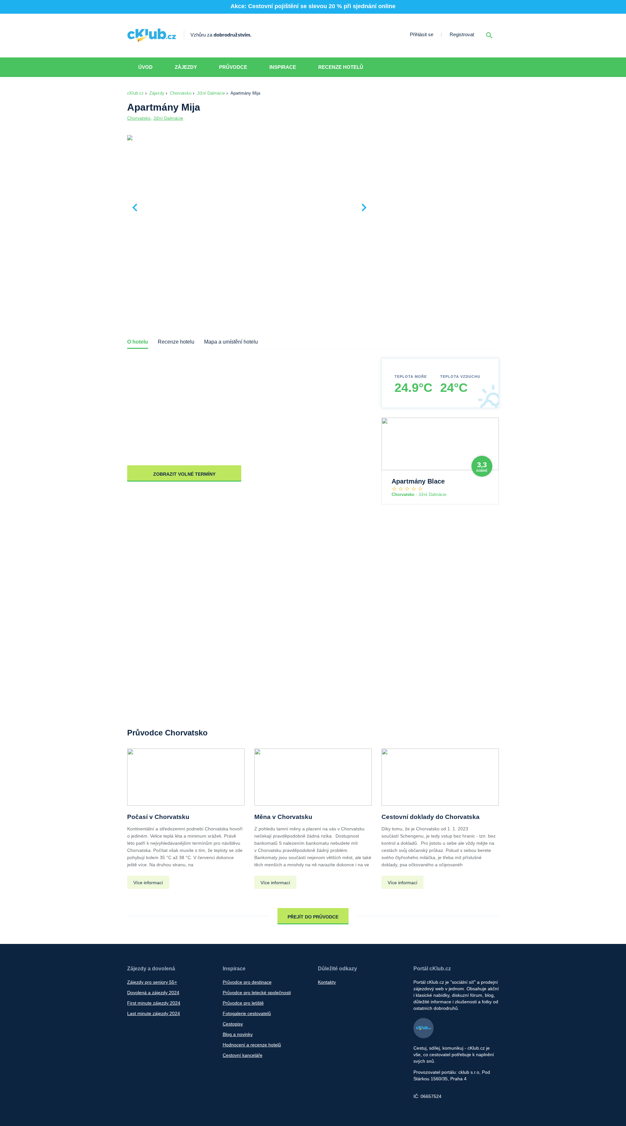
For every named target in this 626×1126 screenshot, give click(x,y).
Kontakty (327, 982)
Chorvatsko (180, 93)
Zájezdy (186, 67)
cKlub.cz (135, 93)
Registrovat (462, 34)
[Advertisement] (436, 183)
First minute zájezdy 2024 (153, 1003)
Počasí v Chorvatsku (158, 816)
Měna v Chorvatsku (283, 816)
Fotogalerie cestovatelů (247, 1013)
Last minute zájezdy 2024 (153, 1013)
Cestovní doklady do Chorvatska (430, 816)
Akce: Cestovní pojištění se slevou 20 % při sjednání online (313, 6)
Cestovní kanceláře (242, 1055)
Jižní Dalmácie (211, 93)
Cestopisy (233, 1023)
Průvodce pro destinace (247, 982)
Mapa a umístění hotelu (231, 342)
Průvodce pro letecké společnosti (257, 992)
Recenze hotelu (176, 342)
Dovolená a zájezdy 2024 (153, 992)
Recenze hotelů (340, 67)
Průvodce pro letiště (243, 1003)
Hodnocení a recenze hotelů (252, 1044)
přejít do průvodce (313, 916)
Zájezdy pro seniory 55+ (152, 982)
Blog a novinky (238, 1034)
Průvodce (233, 67)
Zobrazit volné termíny (184, 474)
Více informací (148, 882)
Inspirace (282, 67)
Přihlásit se (421, 34)
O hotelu (137, 342)
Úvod (145, 67)
